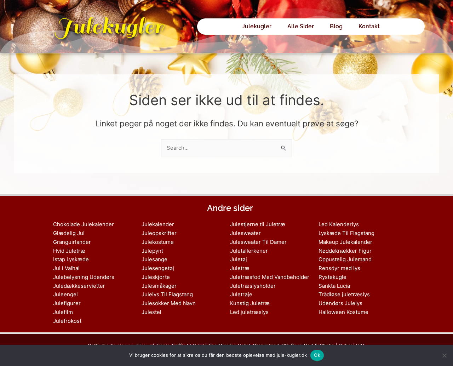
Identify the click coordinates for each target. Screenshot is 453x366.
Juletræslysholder (253, 285)
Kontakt (369, 26)
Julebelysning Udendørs (83, 277)
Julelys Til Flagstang (167, 294)
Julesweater (245, 233)
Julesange (154, 259)
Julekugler (109, 26)
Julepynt (152, 250)
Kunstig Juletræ (250, 303)
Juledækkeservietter (79, 285)
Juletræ (240, 268)
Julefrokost (67, 321)
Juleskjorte (156, 277)
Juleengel (65, 294)
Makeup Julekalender (345, 242)
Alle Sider (300, 26)
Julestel (151, 312)
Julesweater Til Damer (258, 242)
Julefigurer (67, 303)
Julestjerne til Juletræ (257, 224)
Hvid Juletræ (69, 250)
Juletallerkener (249, 250)
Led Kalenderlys (339, 224)
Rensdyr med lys (339, 268)
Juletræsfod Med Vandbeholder (269, 277)
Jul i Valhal (66, 268)
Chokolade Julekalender (83, 224)
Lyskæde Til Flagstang (346, 233)
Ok (317, 355)
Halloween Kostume (343, 312)
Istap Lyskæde (71, 259)
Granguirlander (72, 242)
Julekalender (158, 224)
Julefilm (63, 312)
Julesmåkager (159, 285)
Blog (336, 26)
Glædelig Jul (69, 233)
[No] (444, 355)
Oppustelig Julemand (345, 259)
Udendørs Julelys (340, 303)
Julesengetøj (158, 268)
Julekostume (158, 242)
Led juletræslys (249, 312)
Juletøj (238, 259)
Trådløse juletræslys (344, 294)
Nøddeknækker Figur (345, 250)
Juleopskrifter (159, 233)
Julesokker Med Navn (169, 303)
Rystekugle (332, 277)
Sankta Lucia (334, 285)
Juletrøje (241, 294)
